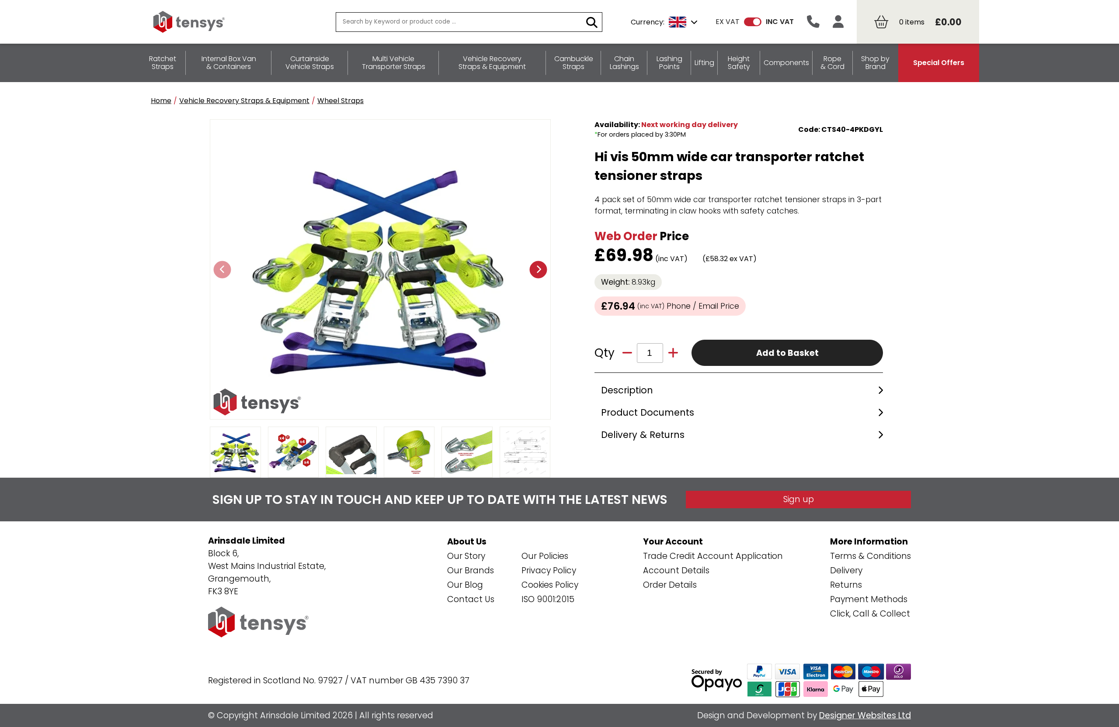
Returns (846, 585)
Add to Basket (787, 353)
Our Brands (470, 570)
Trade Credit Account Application (713, 556)
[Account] (838, 22)
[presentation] (222, 269)
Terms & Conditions (870, 556)
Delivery (846, 570)
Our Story (466, 556)
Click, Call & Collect (870, 614)
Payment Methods (868, 599)
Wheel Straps (340, 101)
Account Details (676, 570)
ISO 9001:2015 (547, 599)
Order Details (670, 585)
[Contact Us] (813, 22)
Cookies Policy (549, 585)
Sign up (798, 499)
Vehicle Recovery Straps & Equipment (244, 101)
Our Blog (465, 585)
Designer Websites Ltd (865, 715)
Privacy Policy (548, 570)
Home (161, 101)
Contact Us (470, 599)
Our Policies (544, 556)
